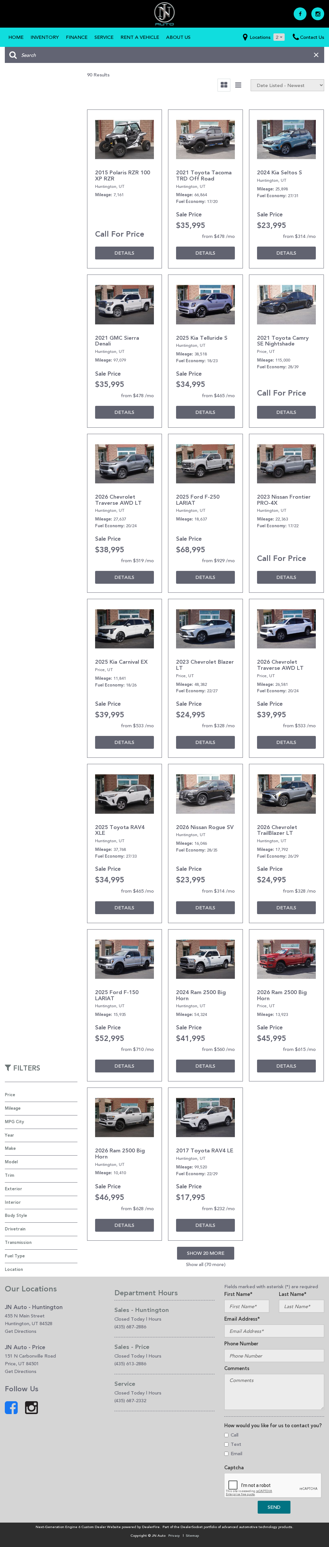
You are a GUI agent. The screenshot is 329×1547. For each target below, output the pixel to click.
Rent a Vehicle (139, 37)
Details (124, 253)
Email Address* (242, 1319)
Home (15, 37)
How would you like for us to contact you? (273, 1426)
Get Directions (20, 1331)
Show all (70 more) (206, 1264)
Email (236, 1453)
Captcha (234, 1468)
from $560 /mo (218, 1049)
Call (234, 1435)
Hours (154, 1319)
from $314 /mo (299, 236)
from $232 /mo (218, 1208)
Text (236, 1444)
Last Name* (293, 1294)
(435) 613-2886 (130, 1363)
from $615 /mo (299, 1049)
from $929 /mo (218, 560)
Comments (236, 1368)
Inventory (45, 37)
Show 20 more (205, 1253)
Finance (76, 37)
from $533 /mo (137, 725)
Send (274, 1507)
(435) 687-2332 (130, 1400)
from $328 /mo (218, 725)
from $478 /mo (218, 236)
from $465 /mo (218, 395)
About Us (178, 37)
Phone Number (241, 1344)
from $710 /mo (137, 1049)
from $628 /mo (137, 1208)
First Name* (238, 1294)
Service (103, 37)
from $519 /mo (137, 560)
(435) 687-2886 (130, 1327)
